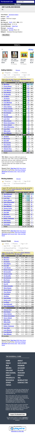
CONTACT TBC (23, 382)
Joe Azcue (7, 98)
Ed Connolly (7, 142)
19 (28, 136)
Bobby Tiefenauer (9, 218)
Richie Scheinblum (9, 123)
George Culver (8, 150)
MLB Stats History (25, 79)
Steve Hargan (7, 121)
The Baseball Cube (7, 1)
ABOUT (20, 360)
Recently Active (8, 250)
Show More (6, 35)
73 (28, 104)
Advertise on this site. (17, 431)
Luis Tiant (7, 118)
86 (28, 98)
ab (32, 82)
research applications (16, 189)
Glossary (18, 70)
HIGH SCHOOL (11, 372)
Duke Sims (7, 100)
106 (28, 92)
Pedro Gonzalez (8, 110)
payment (25, 417)
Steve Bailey (7, 144)
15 (28, 142)
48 (28, 148)
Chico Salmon (8, 106)
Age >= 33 (26, 75)
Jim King (6, 136)
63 (28, 108)
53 (28, 150)
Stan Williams (7, 133)
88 (28, 100)
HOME (8, 360)
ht (22, 255)
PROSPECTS (10, 377)
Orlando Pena (8, 148)
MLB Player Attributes (20, 170)
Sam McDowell (8, 116)
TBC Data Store (16, 80)
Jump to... (17, 45)
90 (28, 106)
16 (28, 129)
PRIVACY (21, 375)
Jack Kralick (7, 222)
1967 (7, 16)
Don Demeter (7, 112)
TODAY (8, 363)
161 (28, 84)
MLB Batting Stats (12, 171)
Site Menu (17, 4)
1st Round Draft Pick (10, 77)
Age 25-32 (17, 75)
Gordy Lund (7, 146)
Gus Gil (6, 114)
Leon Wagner (7, 90)
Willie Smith (7, 131)
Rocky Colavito (8, 108)
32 (28, 144)
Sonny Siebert (8, 125)
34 (28, 125)
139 (28, 94)
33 (28, 118)
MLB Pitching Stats (12, 234)
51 (28, 112)
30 (28, 121)
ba (21, 82)
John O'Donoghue (9, 127)
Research (4, 171)
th (17, 192)
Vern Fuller (7, 104)
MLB (7, 365)
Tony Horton (7, 92)
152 (28, 88)
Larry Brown (7, 88)
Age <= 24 (7, 75)
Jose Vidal (7, 129)
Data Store (13, 168)
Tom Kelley (7, 224)
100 (28, 102)
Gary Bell (6, 140)
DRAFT (8, 375)
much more (11, 190)
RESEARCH (10, 380)
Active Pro (23, 77)
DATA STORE (22, 363)
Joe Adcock (10, 28)
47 (31, 214)
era (28, 192)
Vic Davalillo (7, 94)
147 (28, 86)
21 (28, 131)
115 (28, 96)
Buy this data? (10, 79)
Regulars (8, 72)
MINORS (8, 368)
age (16, 82)
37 (28, 116)
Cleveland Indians (13, 14)
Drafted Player (24, 248)
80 (28, 110)
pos (18, 82)
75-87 (10, 22)
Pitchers (24, 72)
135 (28, 90)
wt (25, 255)
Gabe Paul (15, 26)
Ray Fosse (7, 138)
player (5, 82)
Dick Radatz (7, 220)
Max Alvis (6, 84)
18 (28, 123)
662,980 (11, 30)
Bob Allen (6, 214)
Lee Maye (6, 96)
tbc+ (24, 82)
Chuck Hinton (8, 86)
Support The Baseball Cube (17, 414)
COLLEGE (9, 370)
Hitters (16, 72)
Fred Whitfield (8, 102)
